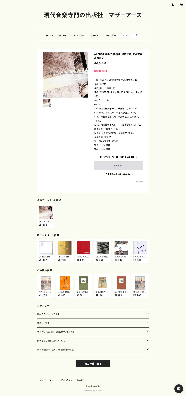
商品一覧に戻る (93, 363)
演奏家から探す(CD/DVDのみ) (51, 340)
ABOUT (62, 35)
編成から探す (43, 323)
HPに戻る (111, 35)
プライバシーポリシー (48, 380)
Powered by (90, 391)
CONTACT (95, 35)
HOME (49, 35)
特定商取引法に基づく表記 (72, 380)
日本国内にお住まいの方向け (118, 174)
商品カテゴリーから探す (48, 314)
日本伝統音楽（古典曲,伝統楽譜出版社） (56, 349)
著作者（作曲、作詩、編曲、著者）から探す (56, 332)
